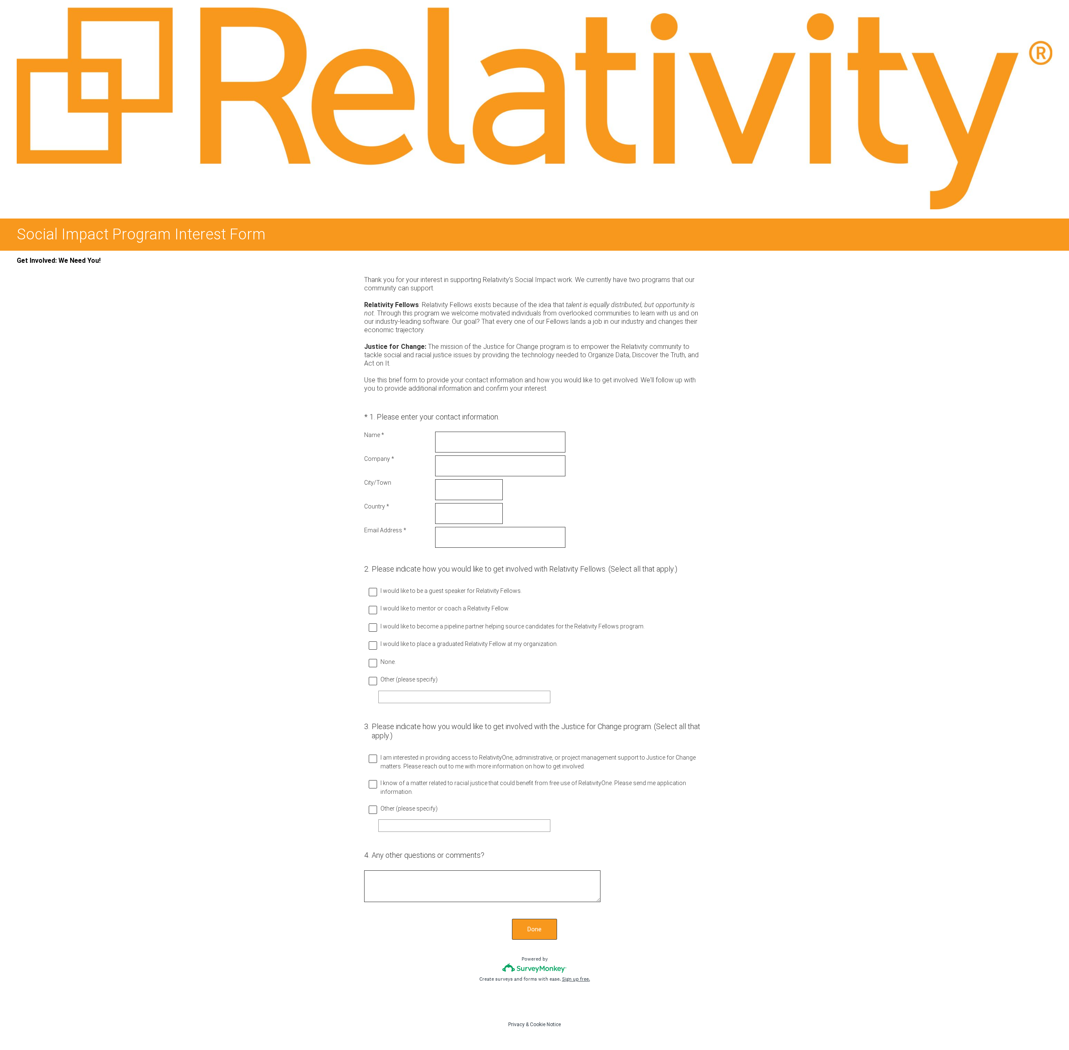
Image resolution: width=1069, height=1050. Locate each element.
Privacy (516, 1024)
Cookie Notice (545, 1024)
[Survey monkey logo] (534, 968)
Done (534, 929)
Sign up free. (576, 979)
